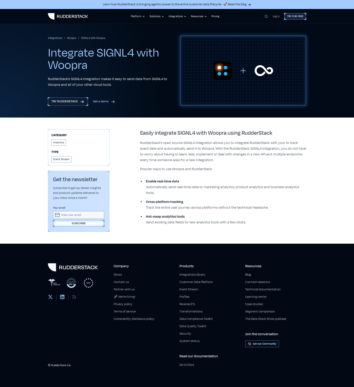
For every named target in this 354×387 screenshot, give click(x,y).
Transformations (190, 311)
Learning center (256, 297)
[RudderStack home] (68, 16)
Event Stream (188, 289)
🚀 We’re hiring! (124, 297)
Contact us (121, 282)
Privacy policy (123, 304)
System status (189, 341)
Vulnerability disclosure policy (134, 319)
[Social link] (50, 297)
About (118, 275)
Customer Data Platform (196, 282)
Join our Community (264, 344)
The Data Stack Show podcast (265, 319)
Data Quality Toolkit (192, 326)
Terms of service (125, 311)
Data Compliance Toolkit (196, 319)
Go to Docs (186, 365)
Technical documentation (263, 289)
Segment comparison (260, 311)
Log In (276, 16)
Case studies (254, 304)
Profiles (184, 297)
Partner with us (124, 289)
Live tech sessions (257, 282)
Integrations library (192, 275)
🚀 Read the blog (234, 4)
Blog (248, 275)
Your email (59, 208)
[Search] (266, 16)
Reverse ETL (187, 304)
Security (185, 334)
